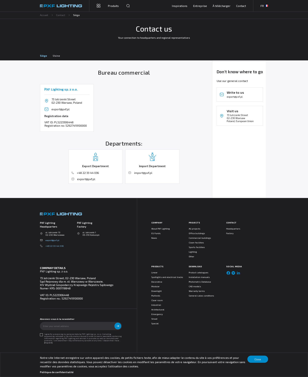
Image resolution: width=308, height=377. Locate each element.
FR (262, 5)
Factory (229, 233)
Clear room (157, 300)
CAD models (195, 286)
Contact (241, 5)
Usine (56, 55)
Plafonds (155, 295)
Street (154, 318)
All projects (194, 228)
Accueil (44, 15)
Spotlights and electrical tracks (167, 277)
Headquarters (233, 228)
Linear (154, 272)
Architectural (157, 309)
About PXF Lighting (160, 228)
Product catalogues (198, 272)
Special (155, 323)
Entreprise (200, 5)
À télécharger (221, 5)
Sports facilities (197, 247)
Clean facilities (196, 242)
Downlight (156, 291)
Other (191, 256)
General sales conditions (201, 295)
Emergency (157, 314)
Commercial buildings (200, 238)
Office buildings (197, 233)
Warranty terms (197, 291)
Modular (155, 286)
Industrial (156, 305)
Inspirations (179, 5)
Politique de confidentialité (56, 372)
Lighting (193, 252)
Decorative (156, 281)
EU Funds (156, 233)
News (154, 238)
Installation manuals (199, 277)
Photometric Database (200, 281)
